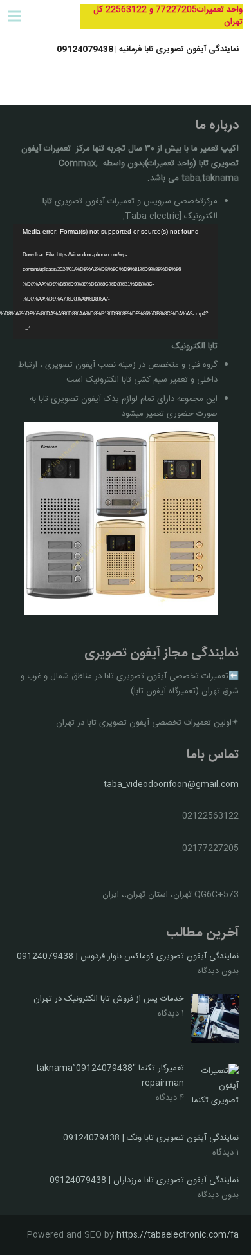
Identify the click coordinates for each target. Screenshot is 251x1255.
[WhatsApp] (48, 16)
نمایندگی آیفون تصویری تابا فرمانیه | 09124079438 (148, 49)
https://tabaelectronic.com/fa (177, 1235)
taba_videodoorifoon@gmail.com (171, 784)
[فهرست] (15, 16)
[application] (115, 281)
